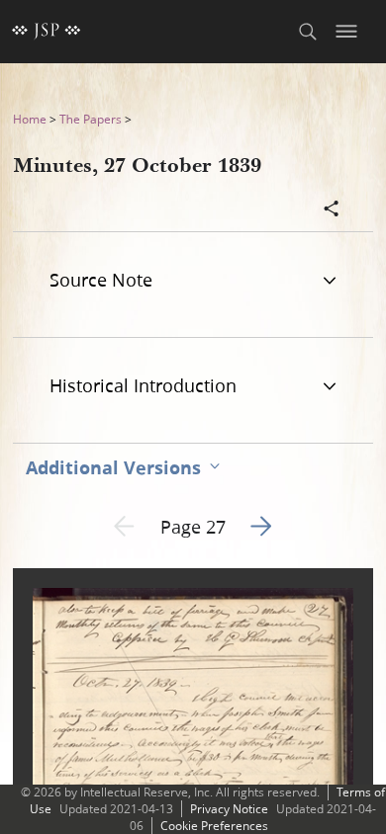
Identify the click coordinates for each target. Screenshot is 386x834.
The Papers (90, 119)
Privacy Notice (229, 808)
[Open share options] (331, 210)
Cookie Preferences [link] (214, 825)
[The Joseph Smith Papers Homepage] (46, 32)
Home (30, 119)
